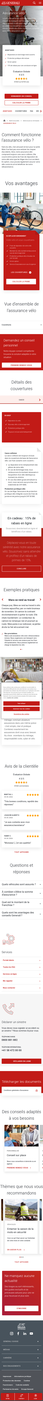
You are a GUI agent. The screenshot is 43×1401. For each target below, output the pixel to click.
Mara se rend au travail (21, 599)
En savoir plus (14, 1250)
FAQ (31, 111)
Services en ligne (10, 974)
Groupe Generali (27, 1389)
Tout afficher (21, 852)
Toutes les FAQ (9, 967)
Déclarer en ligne (22, 1061)
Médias (6, 1350)
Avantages (7, 111)
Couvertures (21, 111)
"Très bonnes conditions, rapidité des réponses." (21, 803)
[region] (21, 700)
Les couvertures (19, 272)
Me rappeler (8, 981)
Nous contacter (9, 988)
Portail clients (8, 960)
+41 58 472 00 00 (12, 1050)
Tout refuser (21, 703)
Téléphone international (11, 1047)
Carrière (7, 1358)
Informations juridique (22, 1376)
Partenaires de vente (10, 1389)
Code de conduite (22, 1385)
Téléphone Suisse (8, 1037)
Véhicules (11, 1224)
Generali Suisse (10, 1341)
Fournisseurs (8, 1385)
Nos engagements (12, 1366)
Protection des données (12, 1380)
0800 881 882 (10, 1039)
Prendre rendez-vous (21, 365)
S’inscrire (21, 1308)
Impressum (7, 1376)
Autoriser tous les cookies (21, 709)
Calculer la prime (21, 103)
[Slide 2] (22, 649)
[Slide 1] (20, 649)
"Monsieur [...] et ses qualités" (17, 843)
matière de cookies (12, 698)
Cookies (27, 1380)
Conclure (21, 569)
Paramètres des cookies (21, 714)
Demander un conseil (21, 96)
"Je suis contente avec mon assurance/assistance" (17, 823)
